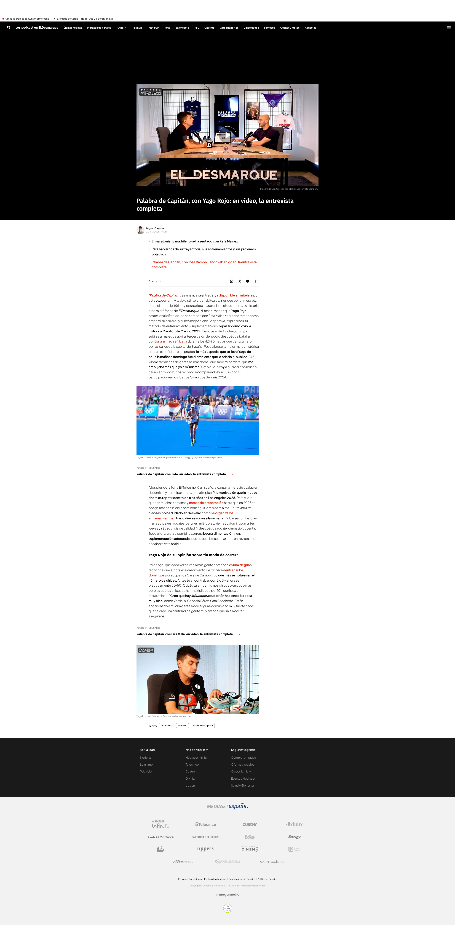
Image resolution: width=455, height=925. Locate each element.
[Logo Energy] (294, 836)
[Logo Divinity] (294, 824)
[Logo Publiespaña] (227, 861)
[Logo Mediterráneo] (272, 861)
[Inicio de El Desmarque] (7, 27)
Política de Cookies (267, 879)
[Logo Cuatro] (250, 824)
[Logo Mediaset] (227, 808)
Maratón (182, 726)
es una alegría (239, 565)
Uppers (191, 785)
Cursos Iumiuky (241, 771)
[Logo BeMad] (160, 849)
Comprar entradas (243, 757)
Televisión (146, 771)
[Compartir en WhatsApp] (232, 281)
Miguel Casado (155, 228)
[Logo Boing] (250, 836)
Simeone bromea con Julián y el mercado (27, 18)
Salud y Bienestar (242, 785)
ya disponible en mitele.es (234, 295)
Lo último (146, 764)
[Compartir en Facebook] (256, 281)
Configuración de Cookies (242, 879)
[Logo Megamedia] (229, 895)
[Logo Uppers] (205, 849)
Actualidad (166, 726)
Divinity (191, 778)
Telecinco (192, 764)
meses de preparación (206, 503)
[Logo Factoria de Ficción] (205, 836)
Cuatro (190, 771)
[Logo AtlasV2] (183, 861)
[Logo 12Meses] (294, 849)
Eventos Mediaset (243, 778)
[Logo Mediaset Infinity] (160, 824)
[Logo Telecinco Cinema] (250, 849)
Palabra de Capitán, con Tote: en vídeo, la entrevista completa (181, 474)
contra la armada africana (168, 341)
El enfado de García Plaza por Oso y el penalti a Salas (85, 18)
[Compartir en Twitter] (240, 281)
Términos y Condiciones (190, 879)
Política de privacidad (215, 879)
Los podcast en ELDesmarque (36, 27)
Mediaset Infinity (197, 757)
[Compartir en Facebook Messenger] (248, 281)
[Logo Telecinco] (205, 824)
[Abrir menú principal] (449, 27)
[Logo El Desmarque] (160, 837)
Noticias (145, 757)
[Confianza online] (227, 912)
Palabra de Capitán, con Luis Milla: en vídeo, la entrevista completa (184, 634)
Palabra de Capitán (203, 726)
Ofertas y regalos (242, 764)
